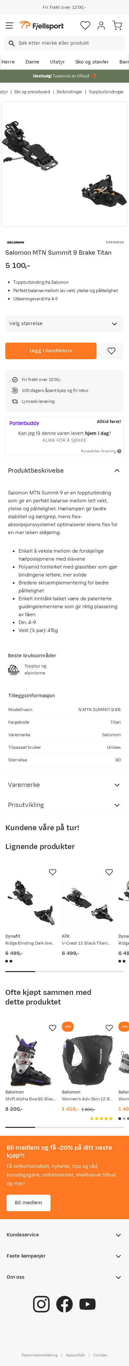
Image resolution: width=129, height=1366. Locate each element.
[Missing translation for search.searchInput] (11, 43)
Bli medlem (28, 1202)
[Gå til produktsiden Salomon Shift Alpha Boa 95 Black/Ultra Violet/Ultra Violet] (31, 1060)
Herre (8, 62)
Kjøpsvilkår (75, 1355)
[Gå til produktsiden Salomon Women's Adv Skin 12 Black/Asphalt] (87, 1060)
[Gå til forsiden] (41, 25)
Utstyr (57, 62)
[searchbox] (71, 43)
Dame (32, 62)
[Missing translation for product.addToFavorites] (111, 351)
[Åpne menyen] (9, 25)
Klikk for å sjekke (64, 440)
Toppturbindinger (106, 92)
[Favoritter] (85, 25)
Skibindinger (69, 92)
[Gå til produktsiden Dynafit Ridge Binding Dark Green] (31, 904)
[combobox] (64, 43)
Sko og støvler (92, 62)
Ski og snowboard (32, 92)
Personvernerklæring (40, 1355)
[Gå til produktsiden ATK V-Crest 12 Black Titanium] (87, 904)
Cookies (100, 1355)
